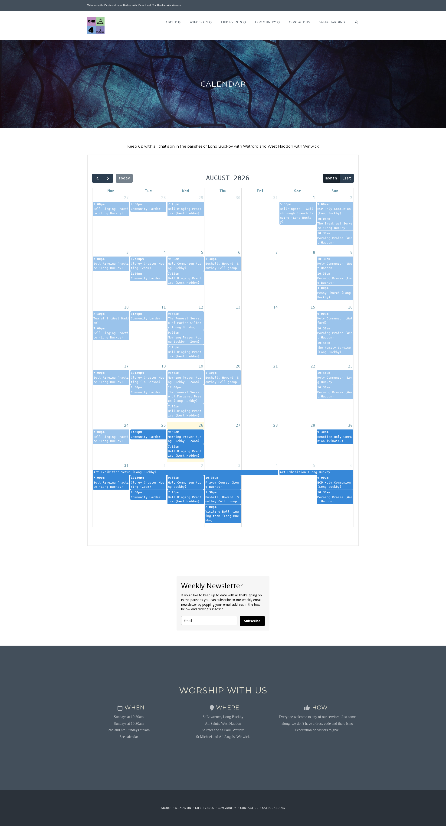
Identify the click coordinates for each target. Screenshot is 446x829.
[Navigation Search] (354, 25)
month (331, 178)
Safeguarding (273, 807)
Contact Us (249, 807)
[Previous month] (97, 178)
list (346, 178)
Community (227, 807)
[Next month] (107, 178)
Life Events (204, 807)
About (166, 807)
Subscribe (252, 621)
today (124, 178)
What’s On (183, 807)
